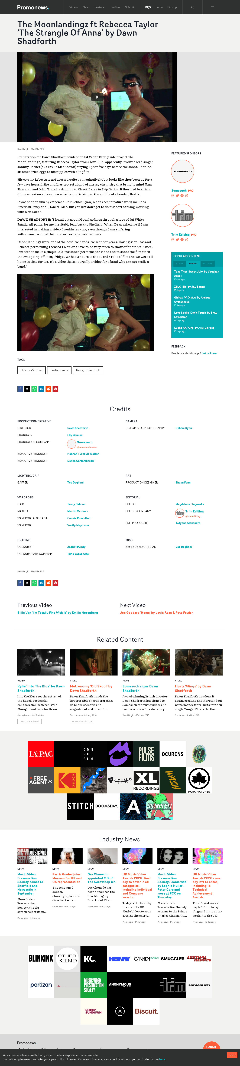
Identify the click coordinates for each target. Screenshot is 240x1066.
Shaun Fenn (183, 482)
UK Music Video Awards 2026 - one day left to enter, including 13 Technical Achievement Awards (206, 885)
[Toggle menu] (212, 7)
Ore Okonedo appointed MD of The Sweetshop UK (101, 878)
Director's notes (32, 370)
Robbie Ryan (184, 428)
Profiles (115, 7)
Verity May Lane (78, 525)
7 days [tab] (179, 263)
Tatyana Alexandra (188, 523)
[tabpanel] (197, 302)
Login (159, 7)
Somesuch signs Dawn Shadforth (140, 688)
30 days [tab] (193, 263)
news (125, 680)
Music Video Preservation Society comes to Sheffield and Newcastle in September (30, 883)
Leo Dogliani (184, 547)
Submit (129, 7)
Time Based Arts (78, 554)
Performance (59, 370)
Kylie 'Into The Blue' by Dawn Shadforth (41, 688)
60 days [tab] (207, 263)
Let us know (209, 353)
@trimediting (192, 516)
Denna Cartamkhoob (80, 461)
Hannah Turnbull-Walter (83, 454)
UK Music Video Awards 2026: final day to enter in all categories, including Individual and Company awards (137, 885)
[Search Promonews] (192, 7)
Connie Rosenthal (78, 518)
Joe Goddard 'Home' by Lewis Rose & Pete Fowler (156, 612)
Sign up (172, 7)
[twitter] (27, 389)
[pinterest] (55, 389)
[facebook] (20, 389)
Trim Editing (180, 234)
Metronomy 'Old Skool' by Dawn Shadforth (91, 688)
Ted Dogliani (75, 482)
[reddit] (48, 389)
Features (100, 7)
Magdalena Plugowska (190, 504)
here (162, 1059)
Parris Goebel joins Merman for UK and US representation (67, 878)
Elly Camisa (75, 435)
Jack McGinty (76, 547)
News (86, 7)
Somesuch (179, 190)
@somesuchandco (87, 447)
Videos (73, 7)
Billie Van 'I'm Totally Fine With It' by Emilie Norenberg (57, 612)
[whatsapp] (34, 389)
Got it (232, 1055)
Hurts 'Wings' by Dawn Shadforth (193, 688)
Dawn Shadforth (77, 428)
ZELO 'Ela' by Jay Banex (189, 286)
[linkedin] (41, 389)
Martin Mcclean (77, 511)
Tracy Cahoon (76, 504)
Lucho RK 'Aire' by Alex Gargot (194, 328)
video (21, 680)
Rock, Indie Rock (88, 370)
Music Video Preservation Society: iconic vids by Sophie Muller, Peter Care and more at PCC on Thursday (171, 885)
